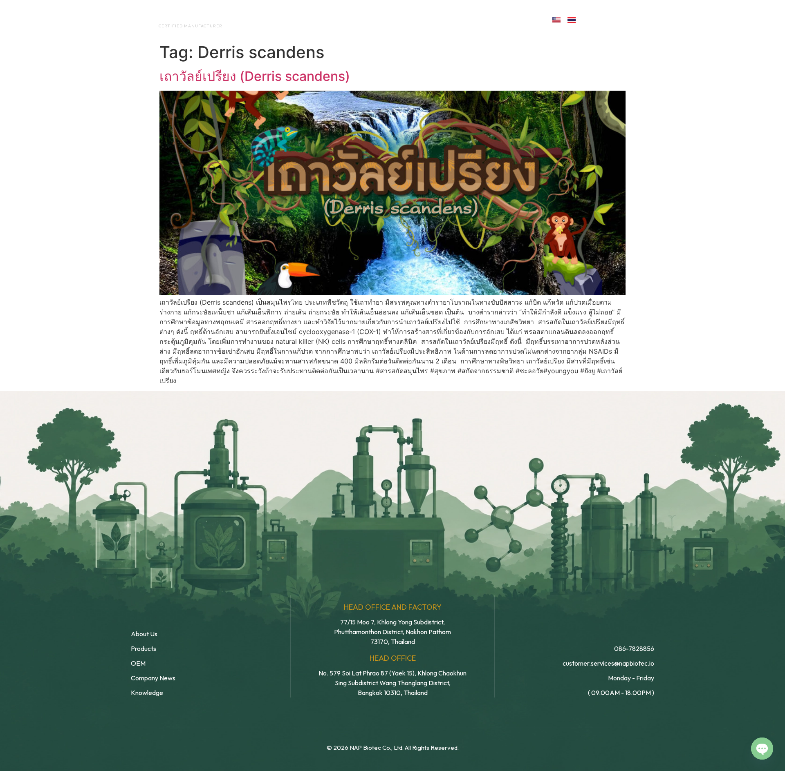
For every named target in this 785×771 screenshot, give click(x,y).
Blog (453, 20)
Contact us (509, 20)
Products (410, 20)
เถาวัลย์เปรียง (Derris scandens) (254, 76)
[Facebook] (591, 19)
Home (259, 20)
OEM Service (355, 20)
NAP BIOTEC (177, 17)
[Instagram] (627, 19)
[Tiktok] (644, 19)
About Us (302, 20)
